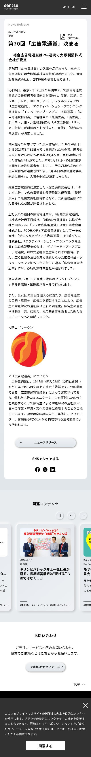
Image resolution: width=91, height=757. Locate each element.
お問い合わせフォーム (45, 667)
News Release (18, 24)
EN (73, 6)
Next (83, 515)
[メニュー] (84, 7)
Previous (71, 515)
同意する (45, 745)
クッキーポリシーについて (56, 724)
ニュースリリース (45, 442)
